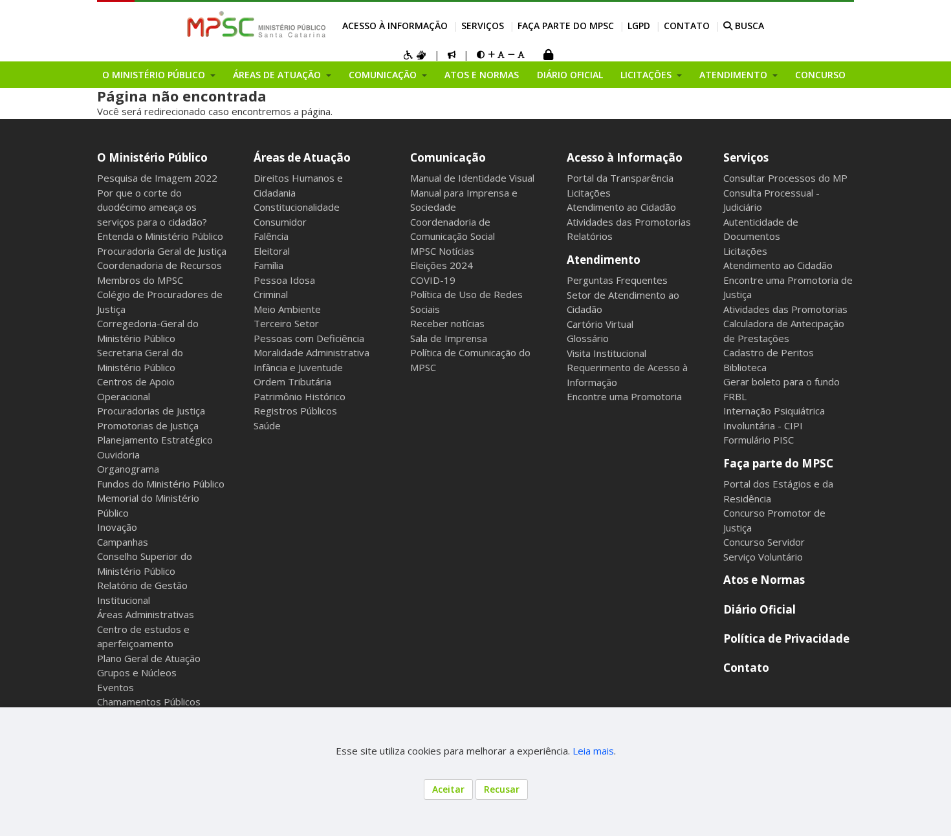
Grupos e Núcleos (137, 672)
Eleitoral (272, 250)
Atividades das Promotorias (629, 221)
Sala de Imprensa (448, 338)
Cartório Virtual (600, 323)
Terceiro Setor (286, 323)
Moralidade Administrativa (311, 352)
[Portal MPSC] (263, 25)
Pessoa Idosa (284, 279)
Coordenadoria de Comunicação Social (452, 229)
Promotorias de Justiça (148, 425)
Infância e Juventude (298, 367)
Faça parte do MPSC (566, 25)
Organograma (128, 468)
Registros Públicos (295, 410)
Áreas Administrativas (145, 614)
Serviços (482, 25)
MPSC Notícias (442, 250)
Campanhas (122, 541)
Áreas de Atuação (302, 157)
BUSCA (748, 25)
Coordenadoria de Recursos (159, 265)
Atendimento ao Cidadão (621, 206)
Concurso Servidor (764, 541)
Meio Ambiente (287, 309)
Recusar (501, 789)
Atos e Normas (481, 75)
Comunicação (448, 157)
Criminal (271, 294)
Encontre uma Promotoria (624, 396)
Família (268, 265)
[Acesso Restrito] (548, 56)
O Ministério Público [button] (155, 75)
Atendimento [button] (734, 75)
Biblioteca (745, 367)
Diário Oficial (570, 75)
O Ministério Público (152, 157)
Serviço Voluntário (763, 556)
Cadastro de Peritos (768, 352)
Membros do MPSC (140, 279)
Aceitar (448, 789)
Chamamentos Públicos (149, 701)
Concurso (820, 75)
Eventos (115, 687)
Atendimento (603, 259)
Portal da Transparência (620, 177)
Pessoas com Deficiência (309, 338)
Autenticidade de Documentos (760, 229)
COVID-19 (432, 279)
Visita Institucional (606, 353)
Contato (687, 25)
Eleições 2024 (441, 265)
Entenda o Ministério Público (160, 236)
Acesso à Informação (395, 25)
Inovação (117, 526)
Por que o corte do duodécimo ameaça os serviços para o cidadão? (152, 207)
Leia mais (593, 750)
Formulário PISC (758, 439)
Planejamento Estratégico (155, 439)
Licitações (589, 192)
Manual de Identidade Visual (472, 177)
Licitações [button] (647, 75)
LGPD (639, 25)
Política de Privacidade (786, 638)
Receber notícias (447, 323)
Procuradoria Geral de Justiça (161, 250)
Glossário (588, 338)
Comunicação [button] (384, 75)
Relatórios (590, 236)
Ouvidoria (118, 454)
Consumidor (280, 221)
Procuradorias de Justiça (151, 410)
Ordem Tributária (292, 381)
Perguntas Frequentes (617, 279)
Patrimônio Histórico (299, 396)
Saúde (267, 425)
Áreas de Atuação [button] (278, 75)
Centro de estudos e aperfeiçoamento (143, 636)
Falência (271, 236)
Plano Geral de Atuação (149, 658)
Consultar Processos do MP (785, 177)
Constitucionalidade (297, 206)
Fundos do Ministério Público (160, 483)
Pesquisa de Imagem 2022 (157, 177)
